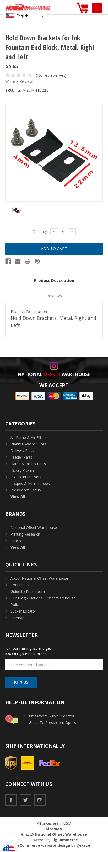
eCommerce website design (43, 845)
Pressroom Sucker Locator (51, 716)
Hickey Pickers (22, 470)
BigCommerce (64, 839)
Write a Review (19, 81)
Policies (16, 604)
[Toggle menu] (97, 8)
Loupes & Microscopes (30, 483)
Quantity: (40, 231)
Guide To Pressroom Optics (52, 722)
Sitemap (17, 617)
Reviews (54, 295)
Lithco (15, 540)
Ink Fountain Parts (25, 476)
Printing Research (25, 534)
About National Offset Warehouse (39, 578)
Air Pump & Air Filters (28, 437)
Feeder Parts (21, 457)
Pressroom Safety (25, 489)
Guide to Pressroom (27, 591)
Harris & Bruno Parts (28, 463)
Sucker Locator (23, 611)
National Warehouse (54, 374)
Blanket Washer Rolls (28, 444)
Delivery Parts (22, 450)
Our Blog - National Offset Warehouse (42, 598)
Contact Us (19, 584)
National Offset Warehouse (33, 527)
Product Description (54, 280)
